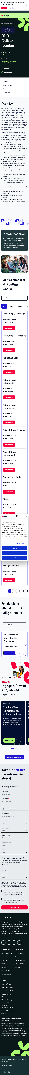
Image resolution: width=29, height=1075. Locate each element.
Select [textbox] (4, 823)
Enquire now (9, 328)
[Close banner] (26, 516)
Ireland (3, 967)
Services (18, 957)
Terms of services (7, 1066)
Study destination (7, 850)
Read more (9, 740)
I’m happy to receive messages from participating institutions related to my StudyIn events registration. (14, 900)
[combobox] (4, 809)
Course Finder (19, 953)
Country (4, 867)
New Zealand (5, 971)
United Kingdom (6, 953)
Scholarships (19, 964)
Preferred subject (7, 842)
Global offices (6, 984)
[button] (12, 748)
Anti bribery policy (7, 987)
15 (22, 591)
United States (6, 974)
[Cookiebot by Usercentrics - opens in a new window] (17, 516)
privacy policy (12, 886)
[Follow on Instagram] (19, 942)
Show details (20, 543)
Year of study (6, 828)
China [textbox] (4, 870)
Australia (4, 957)
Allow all (14, 548)
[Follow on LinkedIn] (3, 942)
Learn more (9, 653)
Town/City (5, 875)
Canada (4, 960)
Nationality (5, 821)
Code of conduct (7, 991)
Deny (14, 557)
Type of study (6, 835)
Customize (14, 553)
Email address (6, 813)
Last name (5, 798)
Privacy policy (6, 1069)
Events (17, 967)
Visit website (8, 72)
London (6, 68)
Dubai (3, 964)
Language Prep (20, 960)
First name (5, 791)
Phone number (6, 806)
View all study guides (14, 757)
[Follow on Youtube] (14, 942)
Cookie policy (6, 1072)
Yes (4, 8)
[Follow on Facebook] (9, 942)
